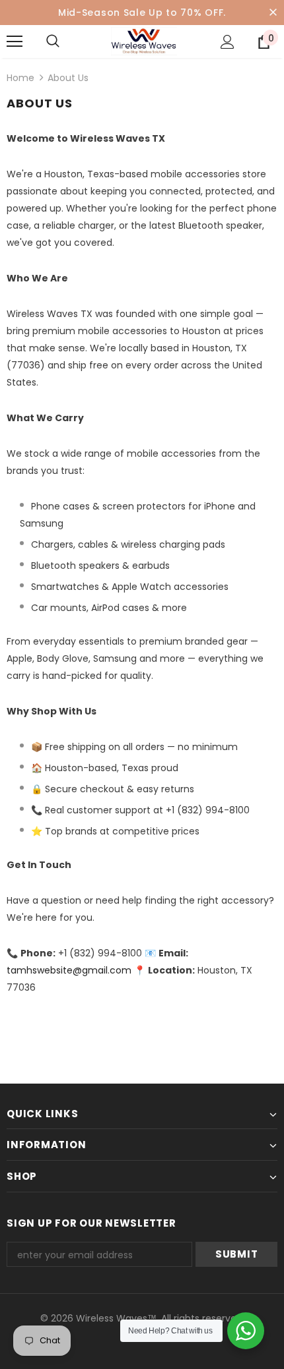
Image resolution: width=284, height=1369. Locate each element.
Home (20, 77)
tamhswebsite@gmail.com (69, 970)
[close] (272, 12)
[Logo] (144, 41)
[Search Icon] (66, 41)
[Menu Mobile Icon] (14, 41)
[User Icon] (227, 42)
